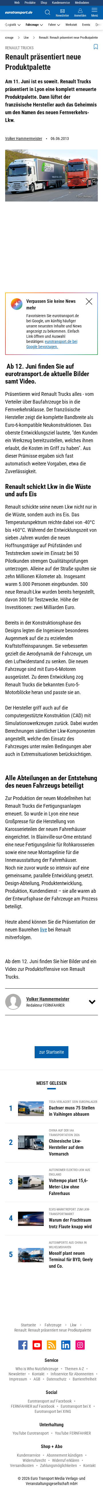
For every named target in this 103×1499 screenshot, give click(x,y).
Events (86, 24)
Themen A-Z (74, 1368)
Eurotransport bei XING (53, 1411)
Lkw (73, 1325)
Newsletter (17, 1374)
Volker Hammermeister (23, 138)
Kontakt (38, 1374)
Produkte (30, 3)
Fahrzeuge (32, 24)
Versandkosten (22, 1465)
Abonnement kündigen (65, 1455)
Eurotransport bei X (76, 1406)
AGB (36, 1379)
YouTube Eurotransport (31, 1433)
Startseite (28, 1325)
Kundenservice (61, 3)
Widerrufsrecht (34, 1460)
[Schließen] (89, 301)
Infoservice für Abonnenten (72, 1374)
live (43, 930)
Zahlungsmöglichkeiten (58, 1465)
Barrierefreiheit (84, 1379)
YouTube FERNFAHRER (73, 1433)
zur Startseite (51, 1052)
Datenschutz (56, 1379)
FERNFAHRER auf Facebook (32, 1406)
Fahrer (52, 24)
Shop (44, 3)
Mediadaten (82, 3)
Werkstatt (71, 24)
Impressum (18, 1379)
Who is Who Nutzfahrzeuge (36, 1368)
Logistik (11, 24)
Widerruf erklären (65, 1460)
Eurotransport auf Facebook (50, 1401)
